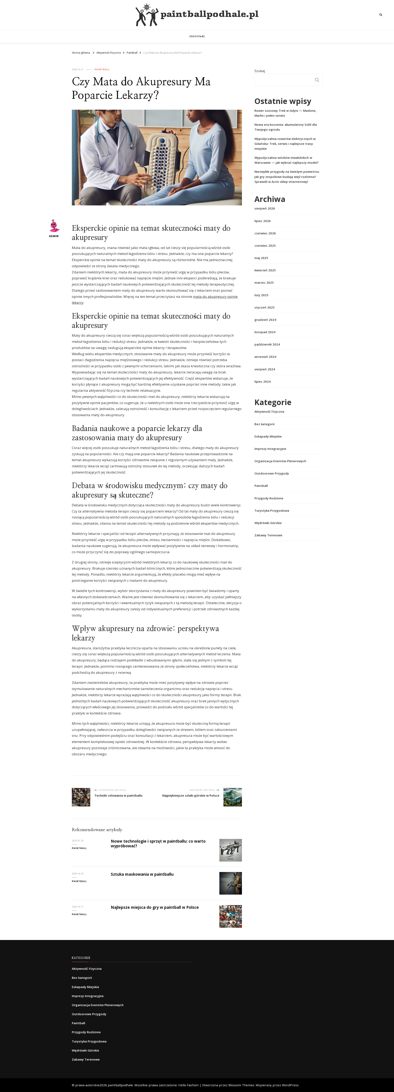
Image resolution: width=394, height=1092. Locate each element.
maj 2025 (261, 258)
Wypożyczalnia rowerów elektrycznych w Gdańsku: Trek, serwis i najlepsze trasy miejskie (285, 144)
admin (54, 236)
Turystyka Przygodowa (271, 510)
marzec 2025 (264, 282)
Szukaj (259, 70)
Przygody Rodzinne (268, 498)
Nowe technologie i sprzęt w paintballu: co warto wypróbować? (158, 844)
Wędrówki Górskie (268, 523)
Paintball (102, 69)
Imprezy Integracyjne (270, 449)
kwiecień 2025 (265, 270)
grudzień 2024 (265, 320)
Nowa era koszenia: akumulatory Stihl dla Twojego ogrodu (285, 126)
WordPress (290, 1085)
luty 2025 (261, 295)
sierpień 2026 (264, 208)
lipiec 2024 (262, 381)
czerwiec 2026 (265, 233)
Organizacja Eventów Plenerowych (280, 461)
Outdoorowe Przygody (271, 473)
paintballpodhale (120, 1085)
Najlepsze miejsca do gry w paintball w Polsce (155, 907)
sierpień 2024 (264, 369)
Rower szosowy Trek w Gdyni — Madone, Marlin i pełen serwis (285, 112)
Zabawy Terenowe (268, 535)
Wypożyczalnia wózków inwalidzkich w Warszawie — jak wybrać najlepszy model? (286, 160)
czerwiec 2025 (265, 245)
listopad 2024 (264, 332)
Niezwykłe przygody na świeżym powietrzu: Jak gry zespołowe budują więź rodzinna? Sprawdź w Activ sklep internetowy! (287, 176)
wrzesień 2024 (265, 357)
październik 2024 (267, 344)
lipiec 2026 (262, 221)
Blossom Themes (241, 1085)
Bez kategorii (264, 424)
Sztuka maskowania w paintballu (142, 874)
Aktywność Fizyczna (269, 411)
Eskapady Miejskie (268, 436)
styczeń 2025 (264, 307)
